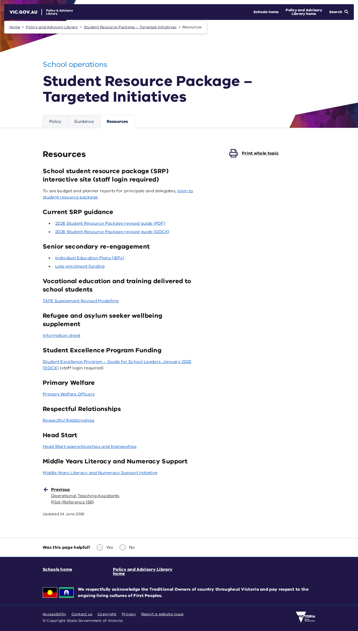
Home (14, 27)
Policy (55, 121)
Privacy (129, 614)
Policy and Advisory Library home (142, 571)
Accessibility (54, 614)
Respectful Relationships (68, 420)
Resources (117, 121)
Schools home (57, 569)
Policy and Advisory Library (52, 27)
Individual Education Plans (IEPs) (89, 258)
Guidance (84, 121)
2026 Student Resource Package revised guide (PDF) (110, 223)
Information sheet (61, 335)
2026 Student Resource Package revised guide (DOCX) (112, 232)
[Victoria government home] (305, 617)
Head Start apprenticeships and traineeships (90, 446)
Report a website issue (162, 614)
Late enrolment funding (80, 266)
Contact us (82, 614)
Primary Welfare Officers (69, 394)
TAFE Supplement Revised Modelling (80, 301)
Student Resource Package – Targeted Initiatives (130, 27)
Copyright (106, 614)
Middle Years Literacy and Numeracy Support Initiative (100, 473)
